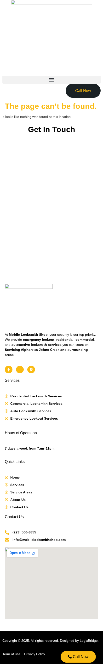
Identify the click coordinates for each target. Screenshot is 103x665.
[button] (51, 80)
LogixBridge (89, 640)
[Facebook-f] (8, 369)
